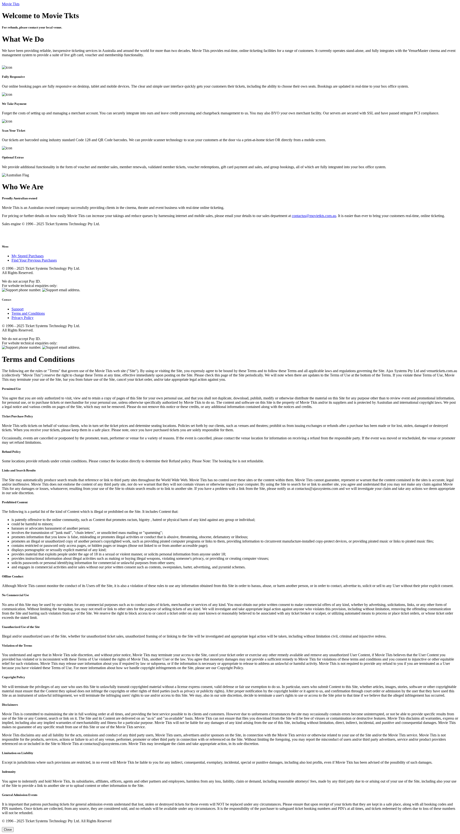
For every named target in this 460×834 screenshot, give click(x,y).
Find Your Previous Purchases (34, 260)
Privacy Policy (23, 318)
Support (17, 309)
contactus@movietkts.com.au (314, 216)
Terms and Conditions (28, 313)
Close (8, 829)
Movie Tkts (10, 4)
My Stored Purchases (28, 256)
